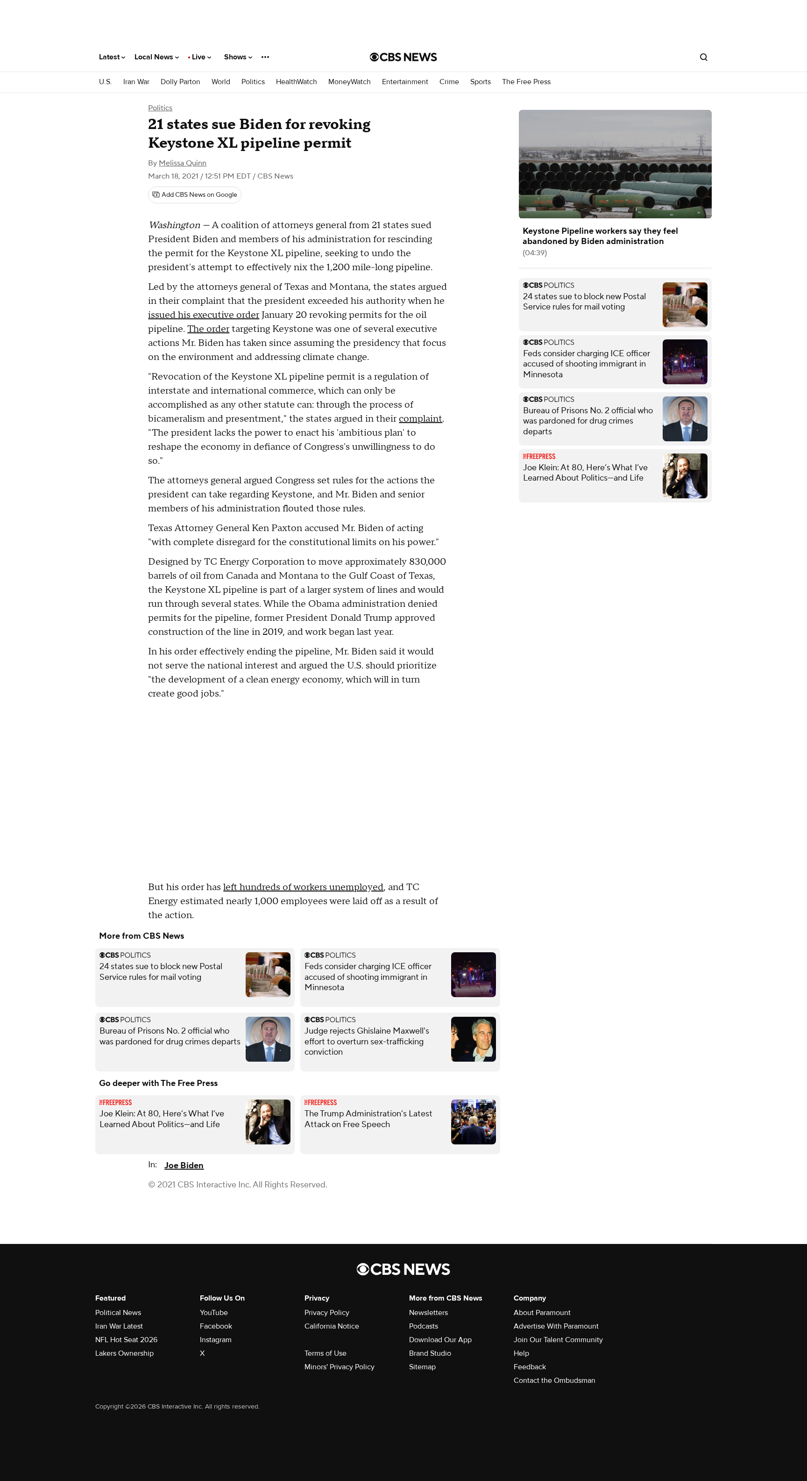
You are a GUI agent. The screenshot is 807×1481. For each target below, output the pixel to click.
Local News (154, 57)
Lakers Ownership (124, 1353)
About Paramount (542, 1312)
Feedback (530, 1367)
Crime (449, 82)
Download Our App (440, 1340)
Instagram (216, 1340)
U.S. (105, 82)
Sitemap (422, 1367)
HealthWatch (296, 82)
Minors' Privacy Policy (339, 1367)
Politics (253, 82)
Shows (236, 57)
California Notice (331, 1326)
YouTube (214, 1312)
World (221, 82)
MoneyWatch (349, 82)
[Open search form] (704, 57)
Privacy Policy (326, 1312)
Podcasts (423, 1326)
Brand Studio (430, 1353)
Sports (480, 82)
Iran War (136, 82)
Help (521, 1353)
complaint (420, 419)
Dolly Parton (180, 82)
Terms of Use (325, 1353)
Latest (110, 57)
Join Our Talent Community (558, 1340)
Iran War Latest (119, 1326)
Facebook (216, 1326)
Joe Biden (184, 1165)
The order (208, 329)
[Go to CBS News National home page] (403, 57)
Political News (118, 1312)
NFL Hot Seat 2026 (126, 1340)
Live (199, 57)
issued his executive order (203, 315)
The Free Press (526, 82)
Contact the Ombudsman (554, 1380)
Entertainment (405, 82)
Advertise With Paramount (556, 1326)
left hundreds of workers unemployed (303, 887)
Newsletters (428, 1312)
